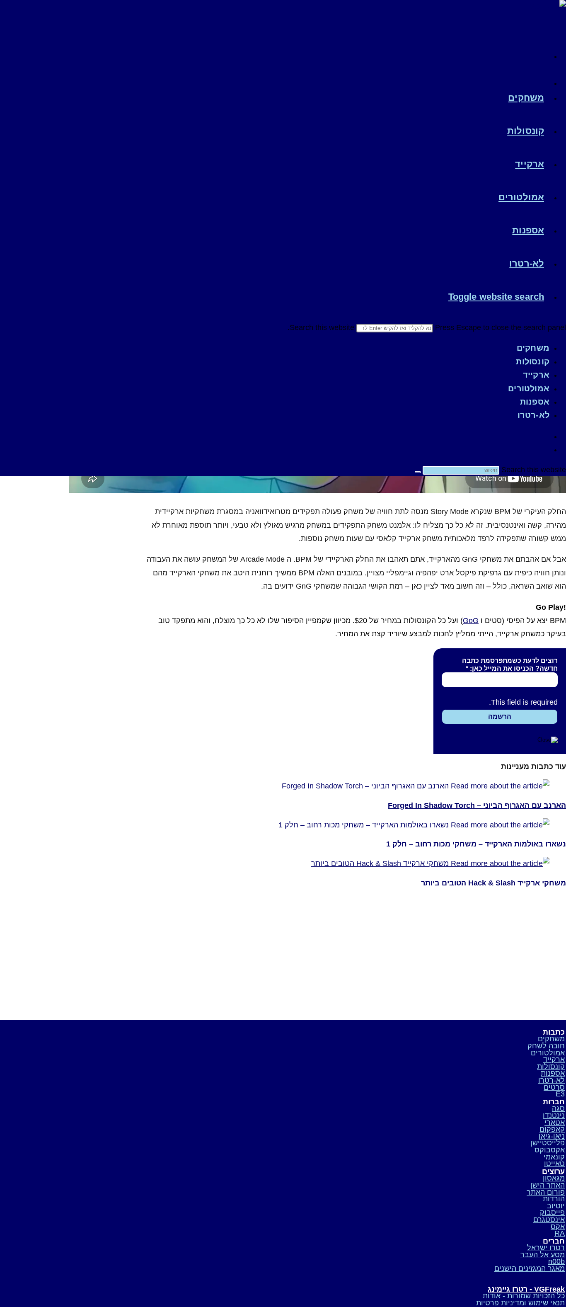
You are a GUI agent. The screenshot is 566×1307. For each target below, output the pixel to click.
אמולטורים (528, 388)
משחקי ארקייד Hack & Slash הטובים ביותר (493, 883)
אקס (558, 1226)
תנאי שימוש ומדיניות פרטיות (520, 1303)
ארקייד (536, 374)
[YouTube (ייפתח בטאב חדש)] (544, 80)
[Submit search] (418, 472)
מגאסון (554, 1178)
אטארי (554, 1122)
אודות (492, 1296)
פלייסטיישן (547, 1143)
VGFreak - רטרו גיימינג (526, 1289)
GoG (471, 620)
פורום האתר (546, 1192)
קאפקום (552, 1129)
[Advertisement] (495, 954)
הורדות (554, 1199)
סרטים (554, 1087)
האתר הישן (547, 1185)
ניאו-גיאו (552, 1136)
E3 (560, 1094)
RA (559, 1233)
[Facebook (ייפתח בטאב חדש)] (544, 53)
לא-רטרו (533, 415)
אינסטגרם (549, 1219)
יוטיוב (556, 1206)
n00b (556, 1261)
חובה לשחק (546, 1046)
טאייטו (554, 1163)
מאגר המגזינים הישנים (529, 1268)
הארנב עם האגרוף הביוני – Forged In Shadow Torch (477, 805)
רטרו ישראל (546, 1248)
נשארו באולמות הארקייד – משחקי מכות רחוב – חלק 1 (476, 844)
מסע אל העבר (542, 1255)
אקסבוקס (550, 1150)
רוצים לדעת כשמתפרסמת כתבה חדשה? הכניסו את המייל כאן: (510, 664)
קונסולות (532, 361)
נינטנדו (554, 1115)
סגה (558, 1108)
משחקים (533, 347)
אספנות (534, 401)
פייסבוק (552, 1212)
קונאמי (554, 1157)
